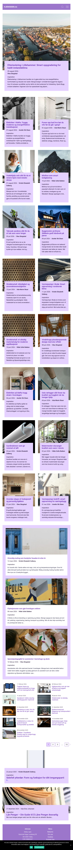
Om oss (50, 834)
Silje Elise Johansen (27, 809)
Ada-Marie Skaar (60, 128)
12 (67, 744)
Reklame (50, 832)
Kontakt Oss (50, 839)
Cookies (50, 837)
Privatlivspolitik (39, 847)
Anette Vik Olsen (24, 130)
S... (7, 780)
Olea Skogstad (12, 73)
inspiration (11, 77)
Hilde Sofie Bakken (58, 181)
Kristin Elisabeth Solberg (27, 561)
